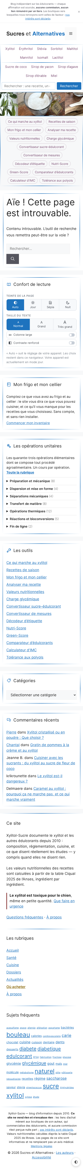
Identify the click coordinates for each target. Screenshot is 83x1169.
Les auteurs (65, 1153)
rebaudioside (13, 1079)
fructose (57, 1057)
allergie (31, 1027)
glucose (67, 1057)
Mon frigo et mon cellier (24, 130)
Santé (11, 958)
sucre (51, 1086)
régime (39, 1079)
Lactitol (57, 58)
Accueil (12, 950)
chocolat (12, 1042)
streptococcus (34, 1087)
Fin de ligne (21, 526)
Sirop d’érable (36, 76)
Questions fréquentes (24, 917)
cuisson (36, 1042)
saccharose (56, 1078)
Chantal (13, 745)
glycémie (13, 1064)
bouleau (18, 1034)
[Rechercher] (12, 259)
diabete (27, 1048)
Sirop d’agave (68, 67)
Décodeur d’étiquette (30, 164)
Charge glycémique (60, 138)
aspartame (54, 1027)
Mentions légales (41, 1146)
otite (58, 1072)
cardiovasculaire (52, 1036)
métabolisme (27, 1072)
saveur (11, 1087)
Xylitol (10, 49)
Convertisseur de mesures (41, 155)
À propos (54, 917)
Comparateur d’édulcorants (54, 172)
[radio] (15, 304)
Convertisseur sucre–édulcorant (41, 147)
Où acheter (16, 987)
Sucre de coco (16, 67)
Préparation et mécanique (32, 481)
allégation (42, 1027)
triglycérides (67, 1087)
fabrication (46, 1057)
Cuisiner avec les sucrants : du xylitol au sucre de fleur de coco (40, 763)
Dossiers (13, 972)
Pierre (11, 732)
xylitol (15, 1095)
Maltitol (72, 49)
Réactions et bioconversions (34, 519)
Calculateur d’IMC (22, 180)
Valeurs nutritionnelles (24, 138)
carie (66, 1035)
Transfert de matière (28, 504)
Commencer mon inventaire (28, 423)
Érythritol (26, 49)
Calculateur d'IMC (21, 650)
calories (36, 1036)
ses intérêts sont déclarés (56, 1129)
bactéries (67, 1027)
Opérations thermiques (31, 511)
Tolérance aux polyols (57, 180)
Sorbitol (57, 49)
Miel (54, 76)
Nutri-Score (60, 164)
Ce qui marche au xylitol (25, 121)
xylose (28, 1097)
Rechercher (69, 86)
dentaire (48, 1042)
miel (65, 1064)
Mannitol (26, 58)
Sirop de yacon (42, 67)
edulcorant (19, 1056)
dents (60, 1042)
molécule (12, 1072)
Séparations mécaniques (31, 496)
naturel (44, 1071)
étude (36, 1097)
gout (50, 1064)
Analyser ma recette (62, 130)
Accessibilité (41, 1157)
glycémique (34, 1063)
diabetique (49, 1048)
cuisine (24, 1042)
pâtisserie (67, 1072)
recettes (27, 1078)
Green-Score (19, 172)
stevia (21, 1087)
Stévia (41, 49)
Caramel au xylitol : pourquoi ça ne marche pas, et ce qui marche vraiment (38, 794)
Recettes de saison (62, 121)
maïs (59, 1063)
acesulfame (12, 1027)
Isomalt (42, 58)
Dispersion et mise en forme (34, 489)
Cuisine (12, 965)
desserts (12, 1049)
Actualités (14, 979)
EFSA (36, 1057)
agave (23, 1027)
